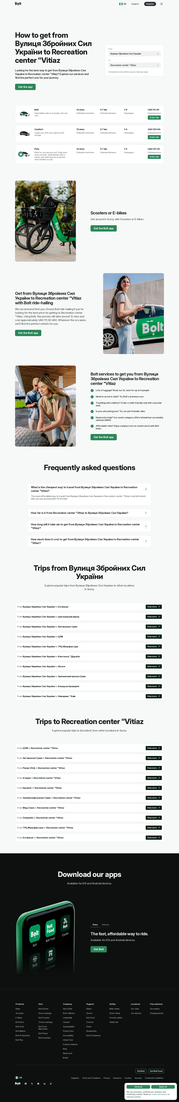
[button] (146, 489)
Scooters (19, 1013)
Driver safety (114, 1013)
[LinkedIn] (44, 1084)
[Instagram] (38, 1084)
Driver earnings (45, 1013)
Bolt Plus (19, 1040)
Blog (65, 1049)
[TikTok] (51, 1084)
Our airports (136, 1013)
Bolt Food (20, 1026)
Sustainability (68, 1026)
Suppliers (75, 1078)
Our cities (135, 1009)
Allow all (138, 1087)
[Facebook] (26, 1084)
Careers (66, 1022)
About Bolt (67, 1009)
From (110, 49)
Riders (89, 1009)
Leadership (67, 1018)
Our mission (155, 1009)
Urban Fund (68, 1040)
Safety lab (113, 1022)
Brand (65, 1058)
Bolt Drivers (43, 1009)
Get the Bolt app (104, 228)
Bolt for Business (23, 1035)
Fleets (88, 1026)
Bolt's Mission (69, 1013)
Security (138, 1078)
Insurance (117, 1078)
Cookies (127, 1078)
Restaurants (91, 1031)
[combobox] (134, 53)
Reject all (163, 1087)
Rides (18, 1009)
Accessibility (68, 1035)
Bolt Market (20, 1031)
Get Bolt (99, 949)
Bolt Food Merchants (43, 1027)
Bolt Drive (20, 1022)
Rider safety (114, 1009)
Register (150, 4)
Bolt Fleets (43, 1033)
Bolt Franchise (45, 1038)
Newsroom (67, 1053)
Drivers (89, 1013)
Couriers (89, 1022)
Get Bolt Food (156, 1071)
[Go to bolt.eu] (18, 4)
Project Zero (68, 1031)
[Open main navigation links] (161, 4)
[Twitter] (32, 1084)
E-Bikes (19, 1018)
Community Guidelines (154, 1078)
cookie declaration (159, 1094)
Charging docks (156, 1013)
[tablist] (101, 924)
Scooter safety (115, 1018)
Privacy (107, 1078)
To (109, 60)
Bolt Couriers (44, 1018)
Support (135, 4)
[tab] (95, 924)
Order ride (154, 117)
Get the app (25, 86)
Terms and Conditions (91, 1078)
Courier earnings (46, 1022)
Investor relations (70, 1044)
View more (152, 607)
